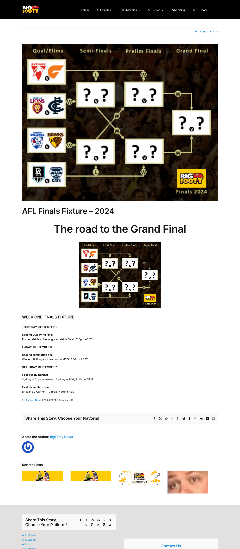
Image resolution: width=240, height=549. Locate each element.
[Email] (110, 526)
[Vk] (98, 526)
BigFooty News (33, 400)
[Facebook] (81, 521)
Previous (200, 31)
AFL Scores (29, 545)
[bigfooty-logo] (31, 6)
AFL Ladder (29, 541)
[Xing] (104, 526)
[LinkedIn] (98, 521)
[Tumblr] (86, 526)
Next (212, 31)
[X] (86, 521)
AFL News (28, 536)
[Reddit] (92, 521)
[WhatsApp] (104, 521)
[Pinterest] (92, 526)
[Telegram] (110, 521)
